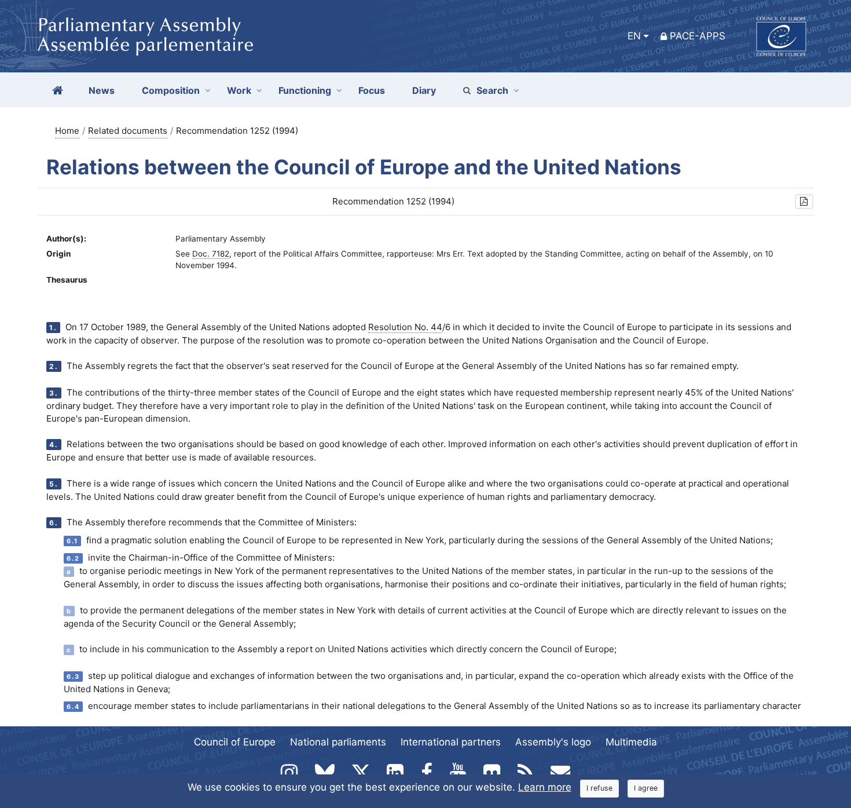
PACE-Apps (697, 36)
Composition (171, 90)
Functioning (304, 90)
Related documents (127, 130)
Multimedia (631, 742)
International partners (451, 742)
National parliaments (338, 742)
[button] (804, 202)
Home (67, 130)
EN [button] (634, 36)
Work (239, 90)
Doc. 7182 (210, 253)
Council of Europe (235, 742)
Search (492, 90)
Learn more (544, 787)
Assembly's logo (553, 742)
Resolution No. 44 (405, 326)
